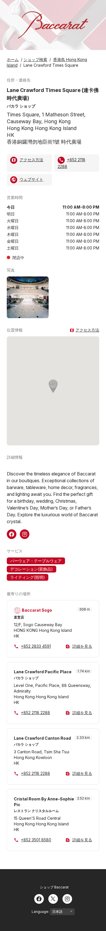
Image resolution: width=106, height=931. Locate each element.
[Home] (53, 25)
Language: (41, 911)
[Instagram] (67, 898)
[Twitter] (53, 898)
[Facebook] (39, 898)
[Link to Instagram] (24, 533)
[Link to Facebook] (11, 533)
